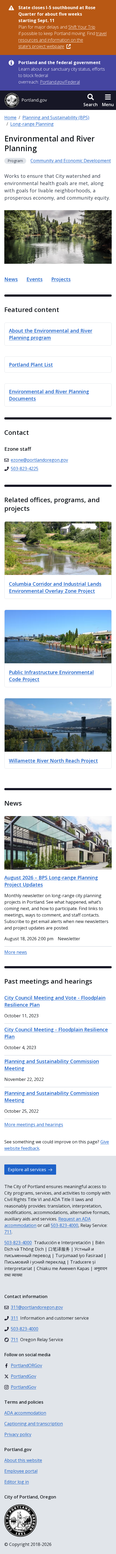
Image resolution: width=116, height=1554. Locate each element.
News (11, 279)
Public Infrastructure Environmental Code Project (51, 675)
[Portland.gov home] (25, 100)
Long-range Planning (32, 124)
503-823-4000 (64, 1225)
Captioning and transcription (33, 1424)
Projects (61, 279)
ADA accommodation (25, 1413)
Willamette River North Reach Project (53, 760)
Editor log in (16, 1482)
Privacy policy (17, 1434)
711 (8, 1232)
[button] (90, 100)
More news (15, 952)
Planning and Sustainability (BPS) (55, 117)
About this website (23, 1460)
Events (34, 279)
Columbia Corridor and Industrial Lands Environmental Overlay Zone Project (55, 587)
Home (10, 117)
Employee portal (20, 1471)
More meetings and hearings (33, 1125)
